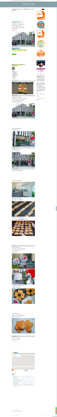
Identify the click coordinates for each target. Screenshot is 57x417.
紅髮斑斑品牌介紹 (15, 73)
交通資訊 (14, 77)
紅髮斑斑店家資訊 (15, 76)
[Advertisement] (23, 16)
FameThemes (44, 415)
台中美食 (19, 410)
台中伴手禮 (15, 411)
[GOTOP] (56, 414)
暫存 (15, 410)
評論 (13, 78)
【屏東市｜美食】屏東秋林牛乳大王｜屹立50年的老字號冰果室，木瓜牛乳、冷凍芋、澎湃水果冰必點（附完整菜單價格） (40, 87)
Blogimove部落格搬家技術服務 (54, 416)
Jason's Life (28, 4)
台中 (16, 410)
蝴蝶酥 (21, 411)
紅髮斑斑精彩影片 (15, 72)
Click (56, 209)
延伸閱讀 (15, 79)
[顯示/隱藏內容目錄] (17, 71)
